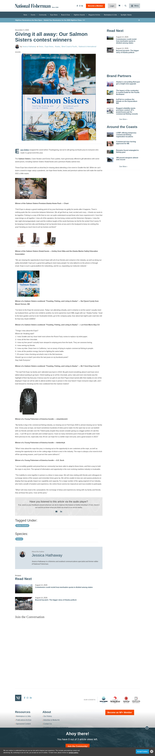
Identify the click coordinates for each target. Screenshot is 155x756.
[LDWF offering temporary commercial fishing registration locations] (110, 134)
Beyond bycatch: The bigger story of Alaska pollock (56, 600)
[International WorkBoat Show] (115, 700)
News (25, 15)
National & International (87, 46)
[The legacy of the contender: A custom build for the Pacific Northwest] (110, 92)
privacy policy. (73, 752)
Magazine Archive (94, 15)
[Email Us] (56, 512)
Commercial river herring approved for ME (126, 142)
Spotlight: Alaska (126, 15)
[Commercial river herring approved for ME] (110, 143)
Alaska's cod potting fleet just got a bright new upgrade (128, 83)
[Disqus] (59, 646)
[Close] (151, 751)
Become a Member (95, 6)
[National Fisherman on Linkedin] (82, 6)
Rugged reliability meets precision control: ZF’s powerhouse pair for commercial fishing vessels (127, 111)
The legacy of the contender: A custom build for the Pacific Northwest (128, 92)
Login (112, 6)
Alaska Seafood (22, 525)
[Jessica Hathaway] (17, 46)
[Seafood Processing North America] (136, 700)
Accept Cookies (142, 751)
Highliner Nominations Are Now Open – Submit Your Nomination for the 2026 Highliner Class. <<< (50, 20)
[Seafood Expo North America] (126, 700)
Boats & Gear (65, 15)
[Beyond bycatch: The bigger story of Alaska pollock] (24, 603)
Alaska (57, 46)
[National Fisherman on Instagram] (80, 6)
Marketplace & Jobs (110, 15)
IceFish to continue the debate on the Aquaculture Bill (126, 101)
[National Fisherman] (33, 6)
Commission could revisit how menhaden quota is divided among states (64, 587)
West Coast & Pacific (69, 46)
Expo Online (24, 150)
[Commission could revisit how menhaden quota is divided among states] (24, 588)
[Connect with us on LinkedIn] (61, 512)
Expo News (54, 15)
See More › (123, 119)
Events (33, 15)
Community (42, 15)
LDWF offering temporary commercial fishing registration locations (126, 134)
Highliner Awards (79, 15)
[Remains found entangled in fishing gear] (110, 152)
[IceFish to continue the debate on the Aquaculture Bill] (110, 101)
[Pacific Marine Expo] (104, 699)
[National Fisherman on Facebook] (77, 6)
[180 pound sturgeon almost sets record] (110, 159)
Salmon (19, 539)
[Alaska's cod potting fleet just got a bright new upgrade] (110, 83)
